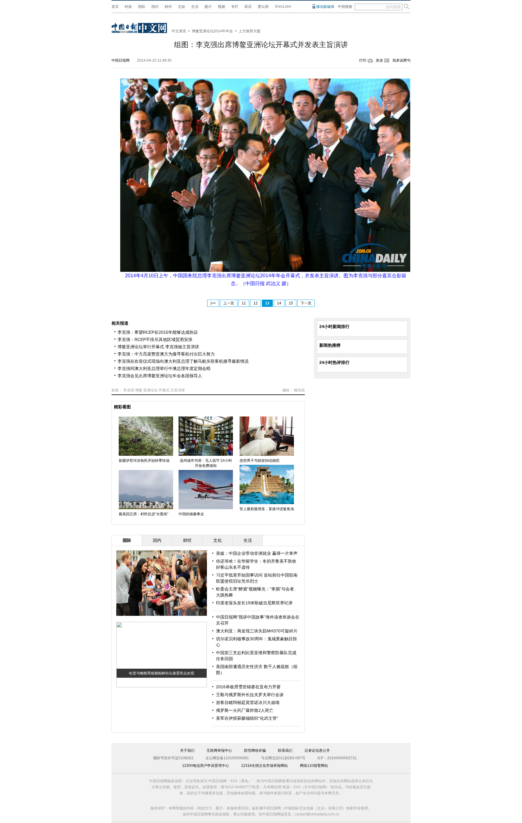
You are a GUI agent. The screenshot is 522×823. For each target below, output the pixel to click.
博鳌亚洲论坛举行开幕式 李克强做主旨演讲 (158, 346)
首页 (115, 7)
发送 (379, 60)
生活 (194, 7)
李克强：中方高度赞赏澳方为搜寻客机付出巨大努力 (166, 354)
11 (244, 303)
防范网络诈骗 (255, 750)
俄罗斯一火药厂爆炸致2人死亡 (244, 710)
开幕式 (164, 390)
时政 (128, 7)
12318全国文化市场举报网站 (264, 766)
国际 (141, 7)
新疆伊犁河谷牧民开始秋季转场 (144, 460)
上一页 (228, 303)
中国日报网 (120, 60)
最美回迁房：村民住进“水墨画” (143, 514)
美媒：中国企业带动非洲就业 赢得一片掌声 (257, 553)
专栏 (234, 7)
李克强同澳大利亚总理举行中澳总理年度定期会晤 (164, 368)
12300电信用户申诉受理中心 (205, 766)
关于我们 (187, 750)
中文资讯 (179, 31)
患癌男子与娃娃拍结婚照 (259, 460)
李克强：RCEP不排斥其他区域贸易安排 (155, 339)
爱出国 (263, 7)
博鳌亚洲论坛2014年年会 (212, 31)
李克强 (128, 390)
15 (291, 303)
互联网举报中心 (219, 750)
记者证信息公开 (317, 750)
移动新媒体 (325, 7)
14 (279, 303)
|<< (213, 303)
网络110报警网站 (314, 766)
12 (255, 303)
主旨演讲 (177, 390)
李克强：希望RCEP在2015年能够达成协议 (158, 332)
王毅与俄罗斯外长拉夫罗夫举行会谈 (250, 694)
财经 (168, 7)
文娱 (181, 7)
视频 (221, 7)
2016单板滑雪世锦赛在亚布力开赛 (248, 686)
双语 (248, 7)
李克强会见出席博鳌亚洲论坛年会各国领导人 (160, 375)
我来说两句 (401, 60)
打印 (362, 60)
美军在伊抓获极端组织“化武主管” (247, 718)
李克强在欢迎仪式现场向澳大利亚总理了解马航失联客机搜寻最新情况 (183, 361)
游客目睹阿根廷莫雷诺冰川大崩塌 (247, 702)
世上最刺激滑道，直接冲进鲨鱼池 (267, 509)
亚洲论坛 (150, 390)
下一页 (306, 303)
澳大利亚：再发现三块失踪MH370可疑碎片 (257, 631)
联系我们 (285, 750)
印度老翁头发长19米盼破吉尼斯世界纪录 (254, 602)
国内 (155, 7)
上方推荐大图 (249, 31)
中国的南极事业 (191, 514)
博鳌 (138, 390)
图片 (208, 7)
